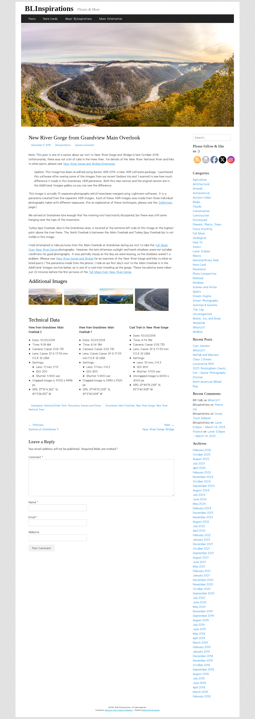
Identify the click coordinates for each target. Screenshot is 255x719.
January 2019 (201, 651)
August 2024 (201, 490)
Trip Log (198, 309)
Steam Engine (202, 296)
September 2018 (203, 669)
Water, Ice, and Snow (207, 318)
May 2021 (199, 566)
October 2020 (202, 589)
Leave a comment (84, 145)
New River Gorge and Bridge (75, 258)
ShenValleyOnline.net (151, 710)
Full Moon (199, 233)
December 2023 (203, 512)
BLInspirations (49, 8)
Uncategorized (202, 314)
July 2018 (199, 678)
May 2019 (199, 633)
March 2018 (200, 692)
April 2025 (199, 468)
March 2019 (200, 642)
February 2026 (202, 450)
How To (197, 242)
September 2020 (203, 593)
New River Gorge (145, 405)
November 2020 (203, 584)
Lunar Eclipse (201, 251)
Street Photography (205, 300)
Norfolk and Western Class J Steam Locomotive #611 (206, 359)
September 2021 (203, 553)
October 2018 (201, 665)
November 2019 (203, 611)
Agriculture (200, 179)
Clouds (197, 206)
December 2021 (203, 544)
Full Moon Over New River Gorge (110, 272)
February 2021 (202, 571)
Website (34, 532)
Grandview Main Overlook (120, 405)
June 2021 (199, 562)
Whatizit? (199, 327)
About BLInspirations (78, 19)
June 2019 (199, 629)
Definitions (165, 202)
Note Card (199, 264)
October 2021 (201, 548)
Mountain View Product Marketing (119, 710)
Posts (32, 19)
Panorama (74, 405)
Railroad (198, 278)
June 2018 (199, 683)
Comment (36, 457)
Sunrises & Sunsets (205, 305)
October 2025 (201, 454)
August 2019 (201, 620)
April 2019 (199, 638)
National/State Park (55, 405)
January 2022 (201, 539)
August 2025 (201, 459)
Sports (197, 291)
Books (196, 202)
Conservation (201, 211)
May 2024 (199, 504)
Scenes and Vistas (91, 405)
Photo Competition (204, 273)
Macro (197, 256)
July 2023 (199, 526)
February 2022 (202, 535)
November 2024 (203, 477)
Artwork (198, 188)
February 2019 (202, 647)
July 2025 (199, 463)
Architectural (201, 184)
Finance (198, 431)
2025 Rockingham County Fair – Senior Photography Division (209, 372)
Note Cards (50, 19)
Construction (201, 215)
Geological (37, 405)
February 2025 (202, 472)
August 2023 (201, 521)
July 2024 (199, 495)
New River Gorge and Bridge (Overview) (89, 164)
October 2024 (202, 481)
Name (33, 502)
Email (33, 517)
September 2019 (203, 615)
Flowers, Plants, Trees (207, 224)
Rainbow (198, 282)
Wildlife (198, 332)
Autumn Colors (202, 197)
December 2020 (203, 580)
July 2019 (199, 624)
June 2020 (199, 602)
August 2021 (201, 557)
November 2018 (203, 660)
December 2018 (203, 656)
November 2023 (203, 517)
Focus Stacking (202, 229)
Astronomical (201, 193)
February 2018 (202, 696)
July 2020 (199, 598)
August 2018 (201, 674)
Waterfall (199, 323)
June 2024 (199, 499)
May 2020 (199, 607)
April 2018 (199, 687)
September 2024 (203, 486)
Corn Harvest (201, 346)
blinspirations (63, 145)
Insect (197, 247)
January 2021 (201, 575)
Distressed (200, 220)
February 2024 (202, 508)
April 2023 (199, 530)
